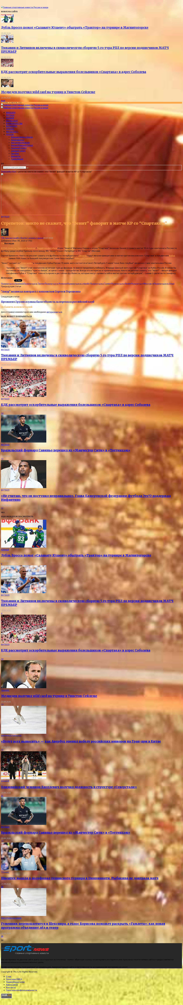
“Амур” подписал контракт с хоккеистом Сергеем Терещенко (41, 291)
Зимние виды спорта (22, 137)
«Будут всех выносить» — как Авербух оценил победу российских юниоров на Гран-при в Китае (81, 741)
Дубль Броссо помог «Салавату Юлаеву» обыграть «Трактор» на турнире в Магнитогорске (74, 27)
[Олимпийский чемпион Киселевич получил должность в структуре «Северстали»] (23, 778)
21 (2, 795)
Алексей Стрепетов (84, 258)
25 (2, 936)
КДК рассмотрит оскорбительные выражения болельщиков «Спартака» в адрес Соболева (73, 72)
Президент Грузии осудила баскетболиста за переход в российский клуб (47, 301)
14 (2, 413)
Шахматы (16, 156)
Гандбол (15, 153)
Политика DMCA (14, 979)
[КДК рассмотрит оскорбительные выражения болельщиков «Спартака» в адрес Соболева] (7, 66)
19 (2, 750)
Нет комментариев (33, 238)
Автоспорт (12, 131)
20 (2, 886)
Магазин (10, 112)
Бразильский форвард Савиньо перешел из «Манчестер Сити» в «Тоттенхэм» (65, 450)
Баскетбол (12, 120)
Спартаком (26, 263)
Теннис (10, 128)
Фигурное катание (20, 142)
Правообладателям (15, 982)
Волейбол (11, 126)
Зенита (82, 255)
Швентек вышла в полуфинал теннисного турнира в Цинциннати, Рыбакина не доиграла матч (79, 878)
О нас (8, 976)
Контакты (11, 987)
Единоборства (14, 123)
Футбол (10, 115)
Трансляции (17, 158)
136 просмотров (9, 238)
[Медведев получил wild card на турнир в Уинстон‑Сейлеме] (7, 86)
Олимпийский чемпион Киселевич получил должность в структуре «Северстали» (69, 787)
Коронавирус (17, 139)
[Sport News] (24, 7)
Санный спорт (18, 150)
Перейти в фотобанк (47, 248)
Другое (10, 134)
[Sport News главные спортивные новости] (26, 954)
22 (2, 508)
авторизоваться (54, 312)
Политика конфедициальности (21, 990)
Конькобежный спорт (22, 145)
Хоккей (10, 117)
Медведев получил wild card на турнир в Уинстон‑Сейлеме (48, 92)
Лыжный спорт (19, 148)
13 (2, 458)
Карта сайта (12, 984)
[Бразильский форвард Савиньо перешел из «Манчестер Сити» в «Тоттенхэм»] (23, 441)
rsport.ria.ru (19, 278)
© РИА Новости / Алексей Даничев (18, 248)
